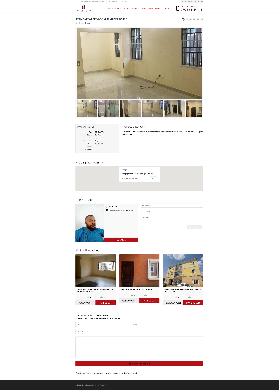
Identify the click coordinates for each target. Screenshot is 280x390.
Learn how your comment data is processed (121, 373)
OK (153, 178)
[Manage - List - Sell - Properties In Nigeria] (83, 8)
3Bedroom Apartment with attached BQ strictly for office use (95, 290)
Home (110, 8)
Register (114, 2)
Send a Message (194, 227)
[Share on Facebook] (187, 19)
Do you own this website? (130, 178)
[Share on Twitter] (190, 19)
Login (125, 2)
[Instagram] (201, 1)
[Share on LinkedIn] (201, 19)
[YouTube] (198, 1)
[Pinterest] (192, 1)
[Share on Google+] (194, 19)
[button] (78, 63)
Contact (167, 8)
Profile (157, 8)
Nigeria (97, 141)
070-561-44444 (191, 9)
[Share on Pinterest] (198, 19)
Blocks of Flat (99, 132)
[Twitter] (185, 1)
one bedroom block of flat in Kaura (136, 289)
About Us (118, 8)
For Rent (98, 135)
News (144, 8)
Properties (136, 8)
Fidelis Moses (121, 240)
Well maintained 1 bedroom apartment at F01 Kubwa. (183, 290)
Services (127, 8)
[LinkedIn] (195, 1)
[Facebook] (182, 1)
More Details (106, 303)
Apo (96, 138)
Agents (150, 8)
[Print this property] (183, 19)
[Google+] (188, 1)
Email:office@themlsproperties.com (92, 2)
